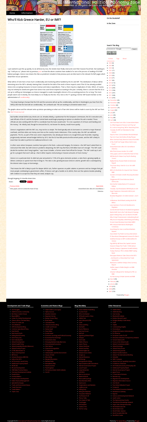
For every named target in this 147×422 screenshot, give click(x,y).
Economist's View (50, 340)
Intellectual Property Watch (20, 363)
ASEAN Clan (82, 318)
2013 (110, 90)
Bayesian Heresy (50, 316)
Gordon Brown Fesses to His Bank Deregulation (124, 210)
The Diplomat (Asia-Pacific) (121, 400)
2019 (110, 75)
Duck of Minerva (84, 329)
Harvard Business (84, 357)
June (111, 115)
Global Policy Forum (119, 348)
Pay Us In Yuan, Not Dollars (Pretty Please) (122, 137)
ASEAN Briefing (117, 312)
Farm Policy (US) (16, 338)
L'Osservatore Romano (120, 374)
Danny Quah (49, 329)
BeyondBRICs (16, 316)
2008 (110, 289)
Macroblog (48, 357)
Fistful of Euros (83, 342)
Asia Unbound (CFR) (85, 320)
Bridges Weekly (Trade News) (121, 320)
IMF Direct (15, 355)
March (112, 279)
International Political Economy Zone (29, 421)
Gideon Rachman (84, 346)
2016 (110, 83)
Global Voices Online (85, 353)
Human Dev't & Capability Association (124, 361)
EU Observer (116, 333)
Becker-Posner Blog (51, 318)
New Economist (50, 366)
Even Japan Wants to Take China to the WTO (123, 255)
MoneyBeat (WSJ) (50, 363)
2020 (110, 73)
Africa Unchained (84, 314)
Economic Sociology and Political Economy (58, 335)
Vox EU (47, 372)
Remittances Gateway (119, 391)
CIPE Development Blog (19, 327)
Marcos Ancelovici (84, 374)
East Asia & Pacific (17, 333)
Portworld (116, 387)
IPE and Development (18, 368)
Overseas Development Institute (21, 372)
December (113, 100)
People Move (16, 374)
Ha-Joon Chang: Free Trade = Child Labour (123, 246)
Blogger (126, 295)
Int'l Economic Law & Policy (20, 361)
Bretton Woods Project (120, 318)
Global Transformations (120, 353)
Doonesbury (116, 329)
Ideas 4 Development (18, 353)
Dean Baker (48, 331)
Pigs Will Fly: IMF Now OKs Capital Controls (123, 243)
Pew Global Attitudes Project (121, 385)
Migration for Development (121, 379)
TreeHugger (82, 402)
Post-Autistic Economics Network (122, 389)
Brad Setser (48, 320)
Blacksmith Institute (118, 316)
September (113, 108)
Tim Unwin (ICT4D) (84, 400)
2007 (110, 291)
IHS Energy (82, 359)
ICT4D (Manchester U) (18, 351)
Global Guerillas (84, 348)
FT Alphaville (49, 351)
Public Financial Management (20, 381)
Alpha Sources (49, 312)
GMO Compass (117, 359)
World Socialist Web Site (120, 413)
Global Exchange (118, 346)
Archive (110, 59)
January (112, 284)
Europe (40, 23)
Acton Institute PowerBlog (87, 310)
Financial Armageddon (52, 348)
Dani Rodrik (15, 331)
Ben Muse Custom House (19, 314)
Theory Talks (83, 398)
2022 (110, 68)
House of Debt (49, 355)
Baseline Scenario (50, 314)
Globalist (115, 357)
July (111, 113)
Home (12, 13)
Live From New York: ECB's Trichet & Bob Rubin (124, 122)
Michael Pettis (49, 361)
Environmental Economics (53, 344)
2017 (110, 80)
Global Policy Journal (119, 351)
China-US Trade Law (18, 322)
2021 (110, 70)
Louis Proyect (83, 368)
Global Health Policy (18, 344)
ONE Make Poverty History (20, 370)
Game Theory (83, 344)
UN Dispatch (83, 404)
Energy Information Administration (123, 331)
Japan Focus (116, 372)
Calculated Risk (49, 322)
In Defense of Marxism (119, 363)
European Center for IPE (120, 335)
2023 (110, 65)
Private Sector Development (20, 379)
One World (116, 383)
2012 (110, 93)
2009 (110, 286)
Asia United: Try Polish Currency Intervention (123, 234)
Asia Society (116, 314)
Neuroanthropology (85, 379)
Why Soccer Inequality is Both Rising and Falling (124, 220)
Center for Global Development (21, 318)
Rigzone (115, 394)
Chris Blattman (16, 325)
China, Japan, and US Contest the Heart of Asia (124, 154)
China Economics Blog (52, 325)
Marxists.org (116, 376)
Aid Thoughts (16, 310)
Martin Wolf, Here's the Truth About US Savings (124, 212)
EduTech (81, 333)
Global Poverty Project (18, 348)
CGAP (80, 322)
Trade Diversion (16, 387)
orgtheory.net (83, 387)
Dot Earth (82, 327)
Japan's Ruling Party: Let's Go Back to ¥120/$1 (124, 215)
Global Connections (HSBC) (121, 344)
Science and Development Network (123, 396)
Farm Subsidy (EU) (17, 340)
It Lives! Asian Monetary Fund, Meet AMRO (122, 222)
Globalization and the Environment (55, 353)
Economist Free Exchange (53, 338)
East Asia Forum (84, 331)
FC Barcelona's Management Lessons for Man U (124, 236)
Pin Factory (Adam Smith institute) (55, 370)
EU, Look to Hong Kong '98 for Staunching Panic (124, 127)
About (124, 59)
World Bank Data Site (119, 407)
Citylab (115, 325)
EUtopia (81, 338)
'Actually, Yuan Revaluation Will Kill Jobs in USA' (124, 189)
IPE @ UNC (15, 366)
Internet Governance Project (87, 366)
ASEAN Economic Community (20, 312)
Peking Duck (82, 389)
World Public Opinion (119, 411)
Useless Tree (83, 407)
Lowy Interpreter (84, 370)
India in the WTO (17, 359)
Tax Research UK (84, 396)
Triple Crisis (15, 391)
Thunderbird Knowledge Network (123, 402)
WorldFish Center (118, 415)
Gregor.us (82, 355)
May (111, 117)
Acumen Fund (83, 312)
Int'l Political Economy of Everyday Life (124, 366)
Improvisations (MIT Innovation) (88, 363)
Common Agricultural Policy (20, 329)
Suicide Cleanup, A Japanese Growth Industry (123, 248)
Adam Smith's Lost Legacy (53, 310)
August (112, 110)
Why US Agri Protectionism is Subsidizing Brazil (124, 217)
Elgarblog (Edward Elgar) (86, 335)
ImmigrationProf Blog (85, 361)
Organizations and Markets (87, 385)
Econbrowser (49, 333)
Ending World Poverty (18, 335)
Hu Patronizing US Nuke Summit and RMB (122, 276)
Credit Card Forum (51, 327)
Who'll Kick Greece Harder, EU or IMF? (121, 151)
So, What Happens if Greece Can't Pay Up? (123, 125)
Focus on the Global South (120, 342)
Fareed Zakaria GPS (119, 340)
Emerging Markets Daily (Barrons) (55, 342)
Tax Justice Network (85, 394)
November (113, 103)
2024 (110, 63)
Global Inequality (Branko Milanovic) (22, 346)
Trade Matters (16, 389)
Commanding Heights (119, 327)
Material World (83, 376)
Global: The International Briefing (123, 355)
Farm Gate (82, 340)
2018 (110, 78)
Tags (117, 59)
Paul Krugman (49, 368)
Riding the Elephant (85, 391)
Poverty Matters (16, 376)
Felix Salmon (49, 346)
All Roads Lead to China (86, 316)
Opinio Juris (82, 383)
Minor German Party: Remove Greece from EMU (124, 139)
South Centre (116, 398)
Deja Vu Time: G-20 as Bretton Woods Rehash (124, 134)
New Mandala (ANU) (85, 381)
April (111, 120)
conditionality (24, 97)
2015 (110, 85)
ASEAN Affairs (117, 310)
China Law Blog (83, 325)
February (113, 281)
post (40, 71)
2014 (110, 88)
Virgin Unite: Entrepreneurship (122, 404)
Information (27, 13)
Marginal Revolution (51, 359)
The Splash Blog (121, 421)
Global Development (18, 342)
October (112, 105)
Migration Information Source (121, 381)
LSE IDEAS (82, 372)
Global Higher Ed (84, 351)
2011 (110, 95)
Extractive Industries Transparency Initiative (126, 338)
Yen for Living (83, 409)
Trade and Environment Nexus (21, 385)
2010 (110, 98)
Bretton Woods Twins (30, 23)
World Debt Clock (118, 409)
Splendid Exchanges (18, 383)
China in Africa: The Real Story (21, 320)
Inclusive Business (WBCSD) (20, 357)
